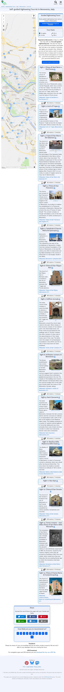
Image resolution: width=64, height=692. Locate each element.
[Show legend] (33, 15)
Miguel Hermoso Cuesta (54, 199)
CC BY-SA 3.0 (57, 285)
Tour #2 (29, 6)
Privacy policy (37, 666)
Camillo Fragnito (54, 149)
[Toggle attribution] (34, 167)
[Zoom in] (3, 15)
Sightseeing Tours (10, 6)
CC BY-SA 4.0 (57, 370)
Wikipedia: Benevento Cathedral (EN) (50, 258)
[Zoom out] (3, 19)
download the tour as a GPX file (45, 652)
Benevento (23, 6)
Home (2, 6)
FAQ (24, 666)
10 (32, 637)
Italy (17, 6)
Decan (52, 285)
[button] (21, 616)
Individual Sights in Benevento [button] (51, 62)
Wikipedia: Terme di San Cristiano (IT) (50, 347)
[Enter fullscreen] (3, 29)
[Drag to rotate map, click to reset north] (3, 22)
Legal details (29, 666)
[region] (18, 91)
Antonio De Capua (53, 319)
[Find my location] (3, 26)
